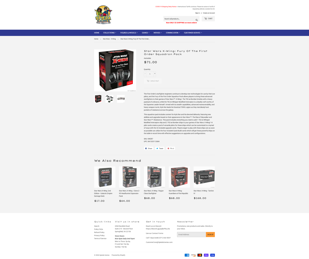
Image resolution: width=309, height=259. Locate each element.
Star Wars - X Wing (109, 39)
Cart (210, 18)
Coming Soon (172, 33)
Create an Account (209, 13)
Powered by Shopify (118, 255)
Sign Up (210, 234)
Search (96, 226)
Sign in (197, 13)
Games (145, 33)
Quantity (147, 69)
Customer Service (192, 33)
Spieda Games (104, 255)
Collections (109, 33)
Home (96, 33)
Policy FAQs (98, 229)
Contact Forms (157, 233)
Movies (157, 33)
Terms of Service (100, 238)
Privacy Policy (99, 235)
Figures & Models (128, 33)
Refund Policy (99, 232)
